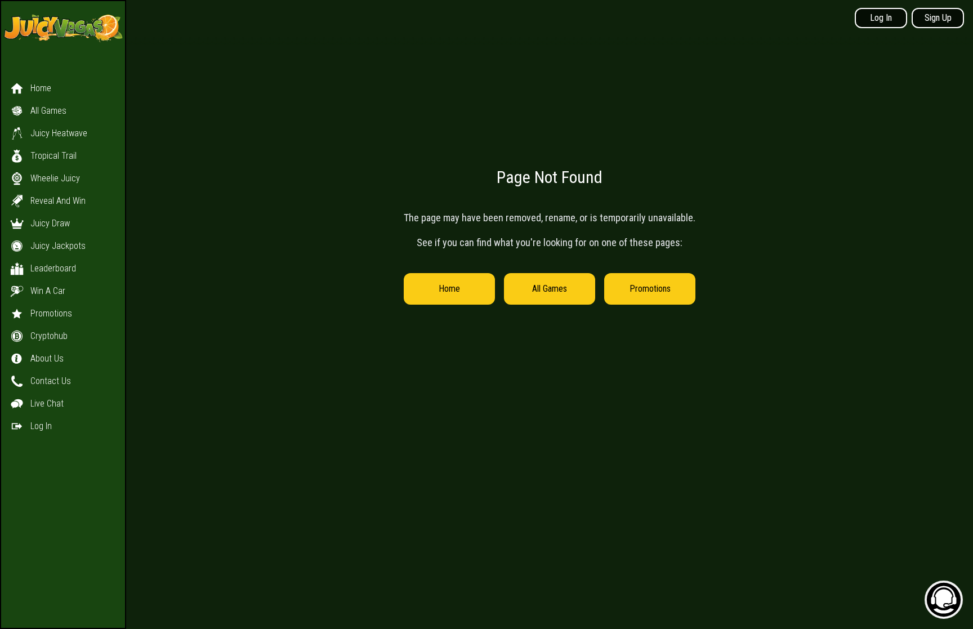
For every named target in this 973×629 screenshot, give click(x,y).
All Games (549, 288)
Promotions (650, 288)
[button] (63, 246)
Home (449, 288)
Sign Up (938, 17)
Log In (881, 17)
